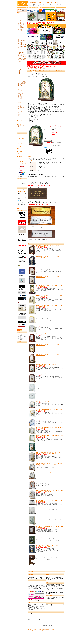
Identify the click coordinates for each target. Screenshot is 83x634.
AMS (18, 153)
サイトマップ (63, 7)
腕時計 (19, 51)
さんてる (19, 69)
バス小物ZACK (20, 122)
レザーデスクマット (21, 107)
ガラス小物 (20, 111)
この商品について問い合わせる (57, 144)
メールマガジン (20, 178)
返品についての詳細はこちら (57, 142)
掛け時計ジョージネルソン (22, 21)
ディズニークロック (21, 86)
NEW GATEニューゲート (22, 146)
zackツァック (20, 135)
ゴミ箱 (19, 116)
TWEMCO (19, 71)
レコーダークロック (21, 148)
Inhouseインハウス (21, 140)
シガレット (20, 99)
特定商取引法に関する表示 (43, 629)
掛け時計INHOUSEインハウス (22, 15)
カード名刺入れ (20, 94)
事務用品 (19, 106)
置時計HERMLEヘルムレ (22, 38)
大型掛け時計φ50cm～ (21, 83)
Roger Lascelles (21, 53)
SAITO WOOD (20, 158)
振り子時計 (20, 26)
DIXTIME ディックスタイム (22, 63)
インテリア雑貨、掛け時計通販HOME (46, 625)
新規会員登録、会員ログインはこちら (39, 7)
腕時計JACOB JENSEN (22, 47)
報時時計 (19, 84)
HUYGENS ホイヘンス (21, 61)
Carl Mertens (20, 161)
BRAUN (19, 73)
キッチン (19, 124)
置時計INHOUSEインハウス (22, 36)
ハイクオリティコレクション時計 (22, 78)
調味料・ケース (20, 128)
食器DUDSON (20, 127)
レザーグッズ (20, 143)
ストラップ (20, 97)
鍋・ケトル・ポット (21, 125)
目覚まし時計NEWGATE (22, 46)
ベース (19, 112)
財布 (19, 92)
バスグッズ (20, 120)
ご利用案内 (50, 7)
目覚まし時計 (20, 43)
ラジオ (19, 115)
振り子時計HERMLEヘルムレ (22, 28)
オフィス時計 (20, 85)
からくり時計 (20, 55)
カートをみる (28, 7)
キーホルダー (20, 96)
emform (19, 136)
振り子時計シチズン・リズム (22, 33)
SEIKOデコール (20, 75)
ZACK (19, 72)
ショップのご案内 (52, 629)
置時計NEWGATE (20, 39)
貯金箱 (19, 119)
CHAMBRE (19, 154)
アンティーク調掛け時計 (22, 82)
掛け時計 (19, 25)
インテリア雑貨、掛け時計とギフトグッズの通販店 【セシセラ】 (45, 2)
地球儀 (19, 114)
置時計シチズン (20, 42)
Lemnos (19, 70)
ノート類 (19, 105)
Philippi (20, 141)
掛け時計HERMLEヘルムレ (22, 13)
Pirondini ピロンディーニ (22, 57)
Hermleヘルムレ (21, 138)
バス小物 (19, 121)
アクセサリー (20, 98)
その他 (19, 108)
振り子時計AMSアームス (22, 29)
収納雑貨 (19, 102)
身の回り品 (20, 90)
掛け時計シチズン (21, 23)
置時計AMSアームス (21, 40)
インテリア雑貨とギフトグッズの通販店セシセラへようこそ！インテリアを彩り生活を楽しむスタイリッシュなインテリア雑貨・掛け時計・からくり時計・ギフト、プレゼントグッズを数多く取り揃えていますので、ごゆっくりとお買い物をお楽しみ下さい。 (47, 4)
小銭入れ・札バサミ (21, 93)
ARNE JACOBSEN (21, 68)
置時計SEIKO (20, 41)
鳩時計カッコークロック (22, 80)
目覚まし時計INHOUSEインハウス (22, 45)
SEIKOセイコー (20, 156)
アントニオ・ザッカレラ (22, 54)
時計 (19, 12)
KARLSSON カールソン (22, 64)
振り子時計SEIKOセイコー (22, 31)
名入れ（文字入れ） (21, 87)
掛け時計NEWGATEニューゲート (22, 17)
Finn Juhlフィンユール (22, 74)
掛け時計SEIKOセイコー (22, 22)
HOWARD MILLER (21, 52)
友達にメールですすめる (56, 145)
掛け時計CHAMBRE (21, 24)
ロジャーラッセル (21, 159)
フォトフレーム (20, 113)
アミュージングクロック (22, 81)
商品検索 (19, 9)
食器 (19, 126)
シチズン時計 (20, 151)
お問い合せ (56, 7)
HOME (28, 68)
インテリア (20, 89)
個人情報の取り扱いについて (33, 629)
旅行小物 (19, 95)
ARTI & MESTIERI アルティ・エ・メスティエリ (22, 59)
